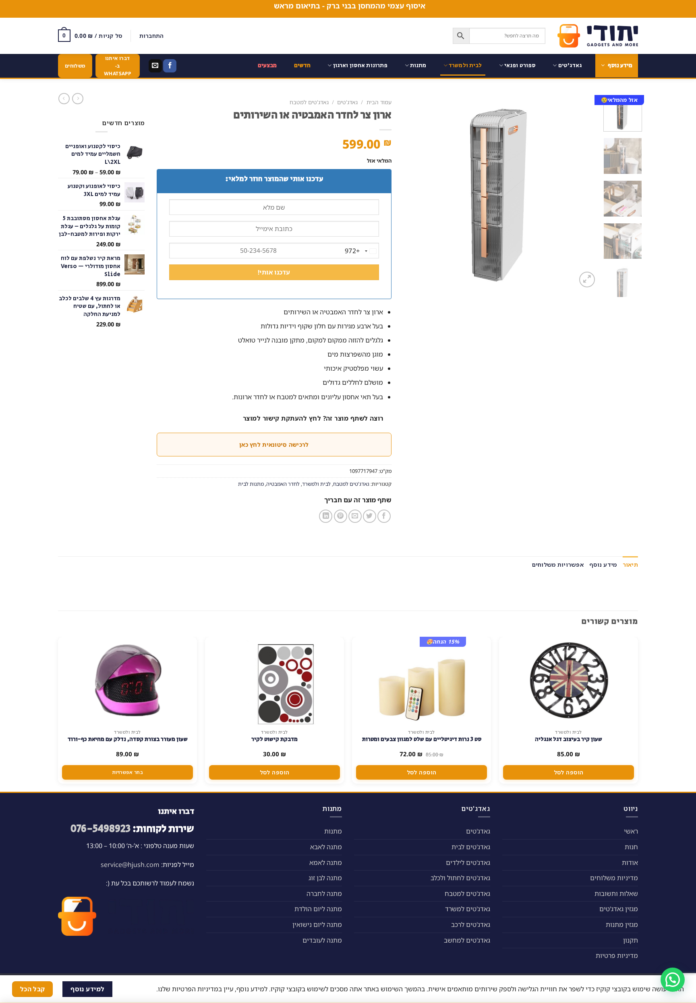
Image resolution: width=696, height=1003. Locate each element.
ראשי (631, 831)
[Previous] (583, 192)
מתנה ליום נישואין (317, 924)
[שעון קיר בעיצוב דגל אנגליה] (568, 681)
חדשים (302, 65)
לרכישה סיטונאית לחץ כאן (274, 444)
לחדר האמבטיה (283, 483)
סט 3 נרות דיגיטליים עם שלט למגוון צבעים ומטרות (421, 739)
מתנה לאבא (326, 846)
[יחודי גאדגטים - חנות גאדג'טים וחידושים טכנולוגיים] (597, 35)
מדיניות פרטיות (617, 955)
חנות (631, 846)
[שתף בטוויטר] (369, 516)
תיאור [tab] (630, 564)
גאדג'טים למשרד (467, 908)
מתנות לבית (251, 483)
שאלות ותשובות (616, 893)
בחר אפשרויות (127, 772)
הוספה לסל (569, 772)
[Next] (411, 192)
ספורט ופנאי (520, 65)
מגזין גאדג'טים (618, 908)
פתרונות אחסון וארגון (360, 65)
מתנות (418, 65)
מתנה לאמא (325, 862)
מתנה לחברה (324, 893)
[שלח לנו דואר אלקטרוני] (155, 66)
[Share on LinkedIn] (325, 516)
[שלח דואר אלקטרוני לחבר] (355, 516)
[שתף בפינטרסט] (340, 516)
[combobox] (362, 251)
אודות (630, 862)
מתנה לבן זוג (325, 877)
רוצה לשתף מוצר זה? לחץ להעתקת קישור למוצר (313, 418)
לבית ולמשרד (465, 65)
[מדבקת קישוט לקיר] (274, 681)
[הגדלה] (587, 279)
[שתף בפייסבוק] (384, 516)
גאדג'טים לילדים (468, 862)
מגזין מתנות (622, 924)
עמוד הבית (379, 102)
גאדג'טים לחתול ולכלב (460, 877)
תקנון (630, 940)
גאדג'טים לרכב (470, 924)
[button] (673, 980)
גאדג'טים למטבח (309, 102)
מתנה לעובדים (322, 940)
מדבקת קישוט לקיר (274, 739)
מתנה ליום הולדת (318, 908)
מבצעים (267, 65)
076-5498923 (100, 828)
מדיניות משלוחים (614, 877)
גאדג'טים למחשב (467, 940)
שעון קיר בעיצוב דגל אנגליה (568, 739)
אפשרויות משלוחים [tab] (558, 564)
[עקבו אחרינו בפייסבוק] (169, 66)
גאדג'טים (570, 65)
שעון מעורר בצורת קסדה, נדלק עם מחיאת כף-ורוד (128, 739)
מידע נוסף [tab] (603, 564)
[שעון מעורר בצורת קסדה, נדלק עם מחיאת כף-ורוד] (127, 681)
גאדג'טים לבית (471, 846)
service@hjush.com (130, 864)
